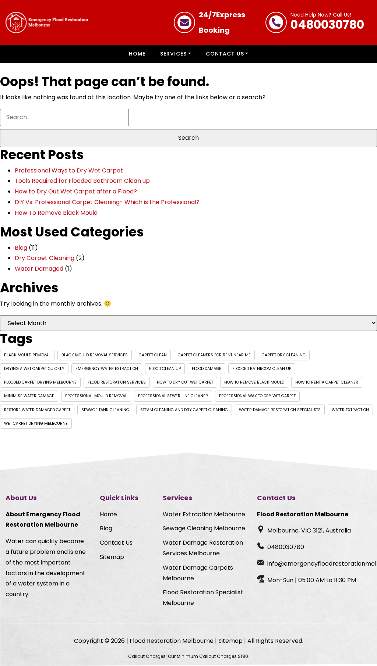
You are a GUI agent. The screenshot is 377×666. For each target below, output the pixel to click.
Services (173, 53)
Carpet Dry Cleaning (284, 355)
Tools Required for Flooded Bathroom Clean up (82, 181)
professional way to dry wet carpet (257, 396)
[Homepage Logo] (47, 22)
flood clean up (165, 368)
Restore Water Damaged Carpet (37, 410)
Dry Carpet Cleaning (44, 258)
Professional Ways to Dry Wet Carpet (69, 170)
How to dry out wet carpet (185, 382)
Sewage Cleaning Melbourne (204, 528)
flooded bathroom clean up (261, 368)
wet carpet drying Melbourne (36, 423)
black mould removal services (94, 355)
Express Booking (222, 22)
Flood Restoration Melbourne (172, 641)
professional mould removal (96, 396)
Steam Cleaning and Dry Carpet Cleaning (184, 410)
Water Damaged (39, 268)
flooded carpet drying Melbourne (40, 382)
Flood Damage (206, 368)
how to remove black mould (254, 382)
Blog (21, 247)
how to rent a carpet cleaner (326, 382)
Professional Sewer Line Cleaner (173, 396)
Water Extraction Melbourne (204, 514)
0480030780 (327, 22)
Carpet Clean (153, 355)
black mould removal (27, 355)
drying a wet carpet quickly (34, 368)
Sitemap (112, 557)
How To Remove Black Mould (56, 213)
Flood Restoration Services (117, 382)
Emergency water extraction (106, 368)
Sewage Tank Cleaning (105, 410)
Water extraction (350, 410)
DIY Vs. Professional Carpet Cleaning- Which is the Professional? (107, 202)
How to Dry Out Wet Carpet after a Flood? (76, 191)
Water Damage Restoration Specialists (280, 410)
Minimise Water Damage (29, 396)
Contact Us (225, 53)
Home (137, 53)
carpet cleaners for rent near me (214, 355)
